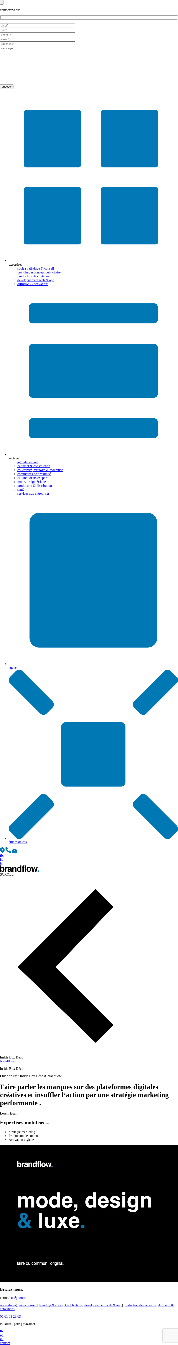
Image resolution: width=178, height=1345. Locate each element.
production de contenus (33, 276)
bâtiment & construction (33, 466)
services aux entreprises (33, 493)
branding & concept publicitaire (39, 272)
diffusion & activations (32, 284)
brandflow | (8, 1061)
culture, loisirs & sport (32, 478)
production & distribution (34, 485)
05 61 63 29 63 (10, 1316)
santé (20, 489)
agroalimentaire (27, 462)
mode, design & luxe (31, 482)
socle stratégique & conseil (35, 268)
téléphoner (18, 1298)
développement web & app (35, 280)
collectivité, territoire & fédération (40, 470)
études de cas (18, 842)
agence (13, 667)
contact (5, 1343)
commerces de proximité (34, 474)
